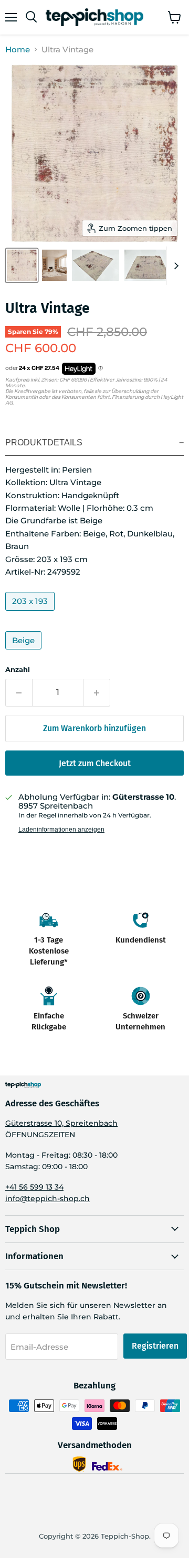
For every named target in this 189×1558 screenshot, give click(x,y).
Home (17, 49)
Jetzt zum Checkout (95, 763)
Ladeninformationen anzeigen (61, 829)
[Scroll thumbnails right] (174, 265)
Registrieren (155, 1346)
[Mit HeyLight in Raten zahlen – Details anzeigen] (100, 368)
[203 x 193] (31, 613)
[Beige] (24, 652)
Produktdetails (43, 442)
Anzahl (17, 670)
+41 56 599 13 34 (34, 1187)
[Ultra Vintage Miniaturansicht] (22, 265)
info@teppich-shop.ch (47, 1198)
